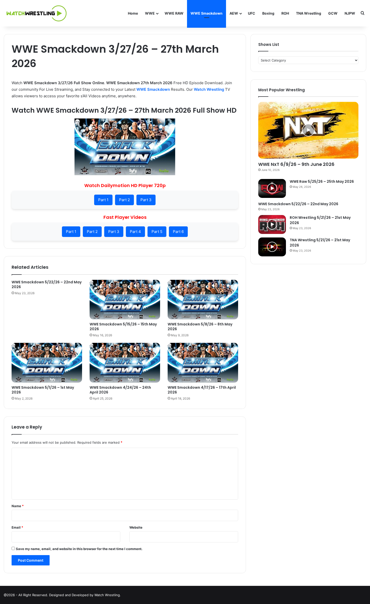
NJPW (350, 13)
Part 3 (146, 199)
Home (133, 13)
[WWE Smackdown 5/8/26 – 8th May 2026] (203, 299)
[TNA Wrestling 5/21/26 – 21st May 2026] (272, 246)
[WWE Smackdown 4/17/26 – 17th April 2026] (203, 363)
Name (18, 506)
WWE (150, 13)
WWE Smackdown (207, 13)
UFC (251, 13)
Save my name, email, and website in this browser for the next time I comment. (79, 549)
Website (135, 527)
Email (17, 527)
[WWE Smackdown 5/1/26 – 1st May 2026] (47, 362)
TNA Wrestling (308, 13)
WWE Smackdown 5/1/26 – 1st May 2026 (43, 390)
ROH (285, 13)
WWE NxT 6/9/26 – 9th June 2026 (296, 164)
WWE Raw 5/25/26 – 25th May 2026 (322, 181)
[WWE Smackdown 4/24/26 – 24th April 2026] (125, 363)
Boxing (268, 13)
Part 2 (124, 199)
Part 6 (178, 231)
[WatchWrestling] (35, 13)
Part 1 (103, 199)
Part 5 (157, 231)
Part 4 (135, 231)
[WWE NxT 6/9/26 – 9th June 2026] (308, 130)
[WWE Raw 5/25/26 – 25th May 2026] (272, 188)
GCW (333, 13)
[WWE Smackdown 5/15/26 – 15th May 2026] (125, 299)
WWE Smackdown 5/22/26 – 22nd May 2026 (47, 284)
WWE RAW (174, 13)
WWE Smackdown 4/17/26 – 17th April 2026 (202, 390)
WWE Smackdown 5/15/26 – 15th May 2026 (123, 326)
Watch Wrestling (209, 89)
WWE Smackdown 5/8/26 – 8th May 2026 (200, 326)
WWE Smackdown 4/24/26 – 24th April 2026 (120, 390)
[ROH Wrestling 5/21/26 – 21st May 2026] (272, 224)
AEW (234, 13)
